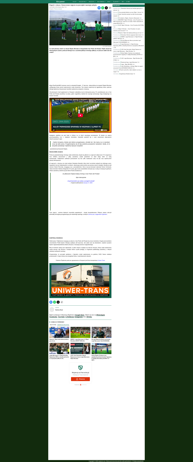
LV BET (128, 1)
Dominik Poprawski (107, 46)
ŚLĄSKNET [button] (116, 1)
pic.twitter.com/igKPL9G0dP (86, 181)
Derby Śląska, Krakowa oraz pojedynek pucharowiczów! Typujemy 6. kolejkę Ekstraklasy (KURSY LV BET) (127, 54)
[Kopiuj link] (109, 7)
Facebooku (53, 317)
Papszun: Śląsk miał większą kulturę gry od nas (130, 32)
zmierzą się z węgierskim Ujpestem (97, 214)
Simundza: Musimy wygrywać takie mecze (131, 35)
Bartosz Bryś (61, 7)
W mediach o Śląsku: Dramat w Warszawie (129, 18)
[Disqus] (80, 439)
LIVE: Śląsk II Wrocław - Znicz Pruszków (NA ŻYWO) (131, 25)
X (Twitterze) (69, 317)
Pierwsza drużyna (58, 8)
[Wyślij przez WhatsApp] (102, 7)
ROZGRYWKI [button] (82, 1)
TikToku (89, 317)
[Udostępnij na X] (106, 7)
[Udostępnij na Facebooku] (99, 7)
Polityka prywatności (138, 461)
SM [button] (122, 1)
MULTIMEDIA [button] (101, 1)
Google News (79, 315)
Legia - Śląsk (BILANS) (126, 64)
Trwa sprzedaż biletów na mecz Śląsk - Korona (130, 12)
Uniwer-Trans (101, 260)
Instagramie (79, 317)
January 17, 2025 (87, 182)
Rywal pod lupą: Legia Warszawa (129, 62)
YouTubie (61, 317)
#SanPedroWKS (72, 181)
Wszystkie (53, 324)
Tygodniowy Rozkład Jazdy (126, 73)
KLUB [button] (74, 1)
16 (115, 47)
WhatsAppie (100, 315)
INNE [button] (108, 1)
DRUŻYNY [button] (92, 1)
